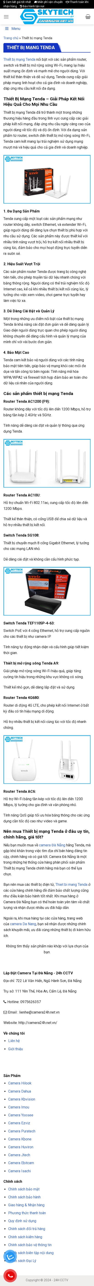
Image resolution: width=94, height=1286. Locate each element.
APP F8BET (19, 1065)
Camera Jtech (19, 1155)
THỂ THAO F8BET (59, 1065)
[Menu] (6, 16)
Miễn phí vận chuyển (50, 2)
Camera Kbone (19, 1139)
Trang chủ (10, 38)
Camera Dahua (19, 1091)
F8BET (7, 1059)
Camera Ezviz (19, 1123)
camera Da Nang (23, 924)
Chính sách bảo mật (23, 1189)
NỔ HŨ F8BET (36, 1065)
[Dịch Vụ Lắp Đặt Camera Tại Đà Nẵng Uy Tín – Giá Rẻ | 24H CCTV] (47, 16)
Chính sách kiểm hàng (25, 1237)
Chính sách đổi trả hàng (26, 1229)
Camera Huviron (20, 1147)
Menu (15, 28)
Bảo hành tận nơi (33, 6)
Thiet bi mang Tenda (71, 884)
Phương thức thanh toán (27, 1213)
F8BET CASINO (68, 1059)
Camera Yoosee (20, 1115)
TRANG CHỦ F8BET (25, 1059)
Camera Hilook (19, 1083)
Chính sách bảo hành (24, 1197)
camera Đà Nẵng (52, 845)
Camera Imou (18, 1107)
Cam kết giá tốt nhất (18, 2)
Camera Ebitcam (21, 1163)
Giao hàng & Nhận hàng (26, 1205)
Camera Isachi (19, 1171)
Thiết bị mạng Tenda (19, 59)
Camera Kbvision (21, 1099)
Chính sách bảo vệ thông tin (30, 1245)
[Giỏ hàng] (88, 17)
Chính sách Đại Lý (22, 1261)
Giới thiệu (15, 1049)
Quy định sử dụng (22, 1221)
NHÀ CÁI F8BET (48, 1059)
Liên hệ (14, 1041)
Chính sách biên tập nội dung (31, 1253)
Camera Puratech (21, 1131)
